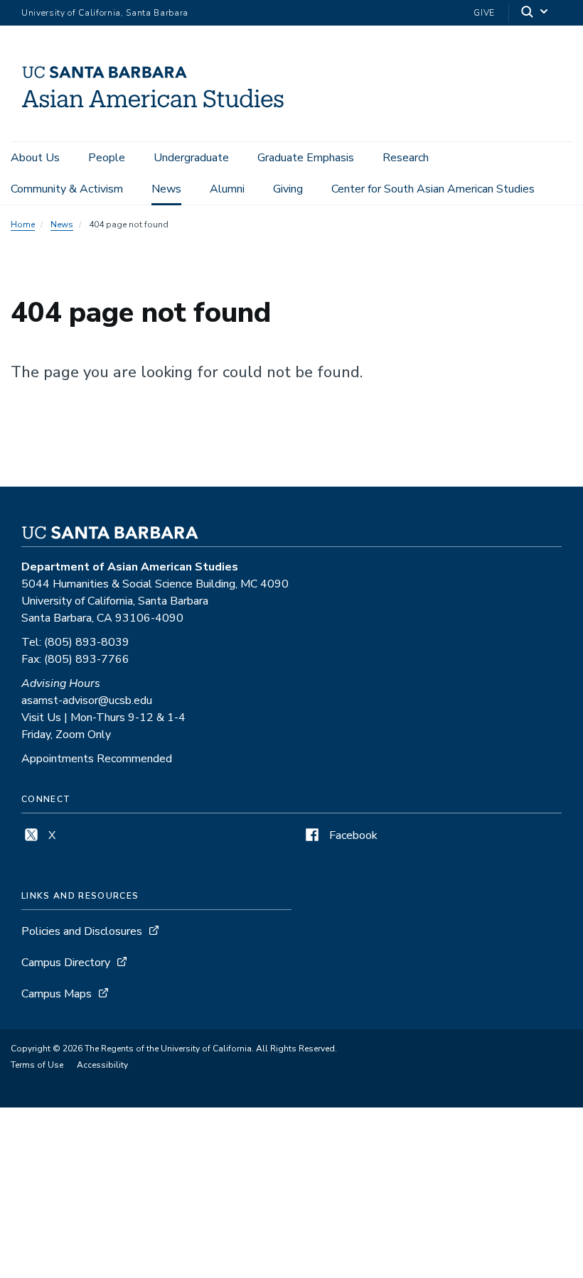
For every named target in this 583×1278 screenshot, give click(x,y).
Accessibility (102, 1065)
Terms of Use (37, 1065)
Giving (288, 189)
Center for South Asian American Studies (433, 189)
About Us (35, 158)
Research (406, 158)
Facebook (352, 835)
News (166, 189)
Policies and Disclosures (81, 931)
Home (23, 224)
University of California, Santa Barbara (104, 12)
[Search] (535, 13)
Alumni (227, 189)
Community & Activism (67, 189)
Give (484, 12)
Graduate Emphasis (305, 158)
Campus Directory (65, 962)
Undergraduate (191, 158)
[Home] (153, 121)
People (106, 158)
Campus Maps (56, 994)
